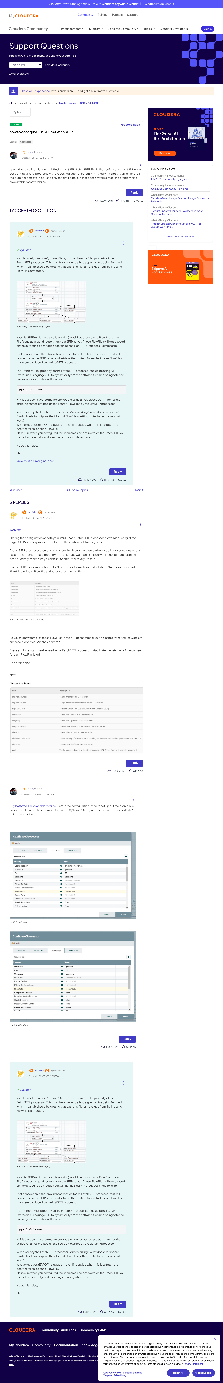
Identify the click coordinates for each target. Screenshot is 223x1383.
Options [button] (18, 112)
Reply (134, 192)
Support (132, 14)
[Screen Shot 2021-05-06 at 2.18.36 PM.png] (76, 718)
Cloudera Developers (174, 28)
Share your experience (36, 91)
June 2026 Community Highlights (169, 188)
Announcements (70, 28)
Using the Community (122, 28)
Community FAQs (92, 1330)
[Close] (214, 1339)
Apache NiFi (26, 141)
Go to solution (130, 124)
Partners (117, 14)
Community (85, 14)
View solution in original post (35, 461)
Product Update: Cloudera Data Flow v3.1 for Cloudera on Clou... (176, 225)
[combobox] (104, 65)
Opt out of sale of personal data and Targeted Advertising (122, 1374)
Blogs (148, 28)
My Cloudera (19, 1345)
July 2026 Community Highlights (169, 179)
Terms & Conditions (51, 1356)
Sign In (208, 28)
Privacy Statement (193, 1363)
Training (103, 14)
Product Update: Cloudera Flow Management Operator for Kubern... (177, 212)
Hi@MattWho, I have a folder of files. (33, 806)
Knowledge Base (94, 1345)
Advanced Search (19, 73)
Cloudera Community (28, 28)
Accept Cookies (204, 1372)
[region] (159, 1358)
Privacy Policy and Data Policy (75, 1356)
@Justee (25, 250)
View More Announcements (180, 236)
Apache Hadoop (24, 1360)
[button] (139, 163)
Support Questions (43, 103)
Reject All (178, 1372)
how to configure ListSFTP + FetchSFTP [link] (79, 103)
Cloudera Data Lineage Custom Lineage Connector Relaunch (180, 200)
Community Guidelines (58, 1330)
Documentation (66, 1345)
